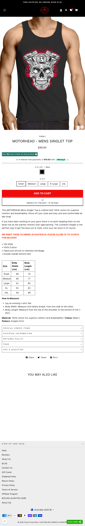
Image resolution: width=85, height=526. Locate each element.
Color (42, 167)
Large (43, 184)
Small (21, 184)
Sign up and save (13, 444)
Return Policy (8, 481)
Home (42, 136)
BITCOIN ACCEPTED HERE (14, 498)
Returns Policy (13, 339)
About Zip (6, 503)
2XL (64, 184)
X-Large (54, 184)
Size (42, 179)
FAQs (6, 344)
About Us (6, 459)
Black (42, 172)
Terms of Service (10, 490)
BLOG (4, 463)
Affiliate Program (10, 494)
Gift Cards (7, 472)
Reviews (6, 455)
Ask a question (13, 350)
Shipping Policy (9, 476)
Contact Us (7, 468)
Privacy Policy (8, 485)
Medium (32, 184)
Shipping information (17, 334)
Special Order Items (16, 328)
